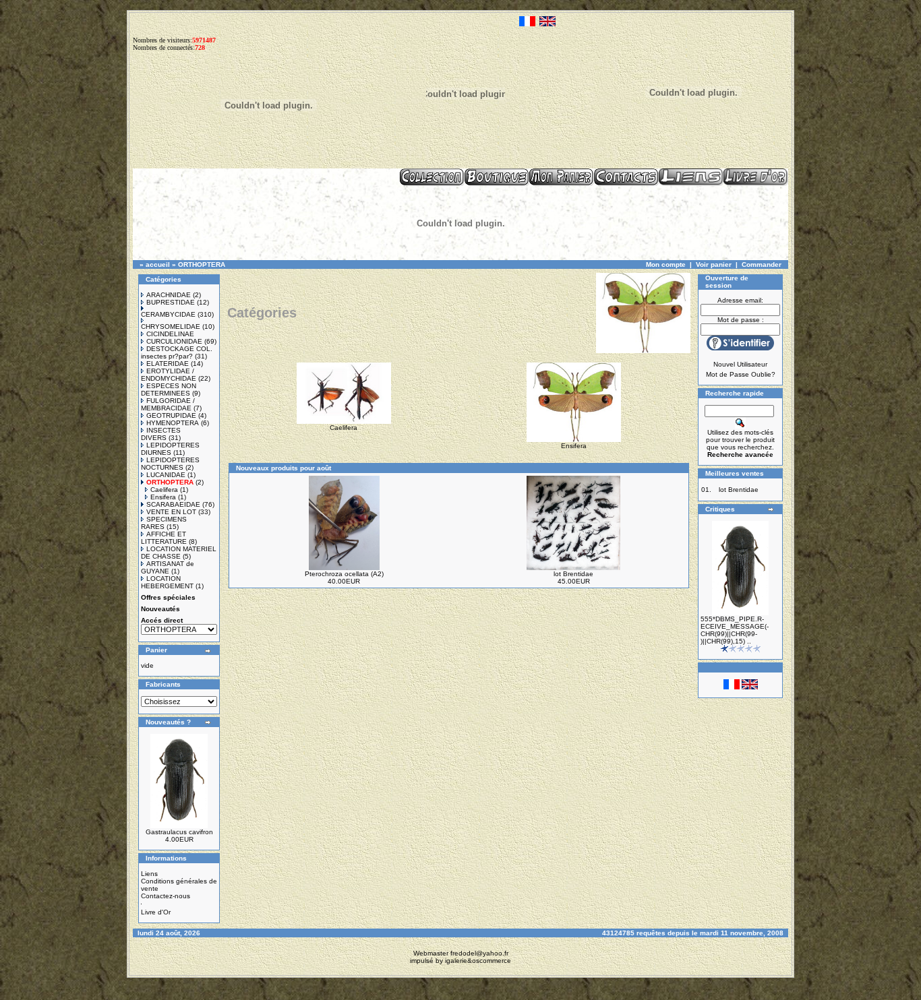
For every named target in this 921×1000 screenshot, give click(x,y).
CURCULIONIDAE (174, 341)
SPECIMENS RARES (164, 522)
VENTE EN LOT (171, 511)
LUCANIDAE (165, 474)
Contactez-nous (165, 896)
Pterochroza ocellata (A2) (344, 573)
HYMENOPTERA (172, 423)
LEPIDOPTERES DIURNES (170, 448)
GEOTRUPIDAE (171, 415)
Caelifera (164, 489)
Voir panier (714, 264)
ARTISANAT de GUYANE (167, 567)
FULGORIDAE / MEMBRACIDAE (168, 404)
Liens (149, 873)
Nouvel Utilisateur (740, 364)
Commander (761, 264)
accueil (158, 264)
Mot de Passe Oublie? (740, 374)
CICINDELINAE (170, 334)
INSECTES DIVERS (161, 434)
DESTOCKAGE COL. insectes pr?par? (176, 352)
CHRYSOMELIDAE (170, 326)
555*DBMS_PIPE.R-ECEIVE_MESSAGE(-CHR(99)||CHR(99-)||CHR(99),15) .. (735, 630)
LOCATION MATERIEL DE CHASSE (178, 552)
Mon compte (666, 264)
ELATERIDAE (167, 363)
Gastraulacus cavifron (179, 832)
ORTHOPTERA (201, 264)
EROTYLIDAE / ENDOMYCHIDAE (168, 374)
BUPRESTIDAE (170, 302)
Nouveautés (160, 609)
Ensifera (163, 497)
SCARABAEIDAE (173, 504)
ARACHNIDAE (168, 295)
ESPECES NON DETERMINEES (168, 389)
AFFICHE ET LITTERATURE (164, 537)
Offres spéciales (168, 597)
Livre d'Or (156, 912)
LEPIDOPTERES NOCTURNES (170, 463)
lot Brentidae (573, 573)
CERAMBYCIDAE (168, 314)
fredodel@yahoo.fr (479, 953)
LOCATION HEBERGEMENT (167, 582)
